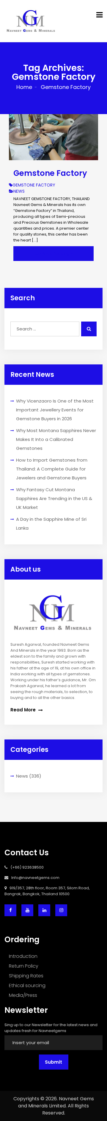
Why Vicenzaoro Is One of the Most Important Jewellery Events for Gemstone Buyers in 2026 (55, 410)
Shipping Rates (26, 975)
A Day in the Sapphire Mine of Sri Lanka (51, 523)
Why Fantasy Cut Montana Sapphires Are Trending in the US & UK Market (54, 498)
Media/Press (23, 995)
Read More (23, 710)
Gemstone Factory (50, 173)
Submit (53, 1062)
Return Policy (23, 966)
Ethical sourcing (27, 985)
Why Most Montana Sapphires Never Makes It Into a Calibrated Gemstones (56, 439)
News (22, 776)
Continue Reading (52, 253)
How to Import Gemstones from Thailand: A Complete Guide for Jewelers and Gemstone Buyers (51, 469)
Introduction (23, 956)
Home (24, 87)
